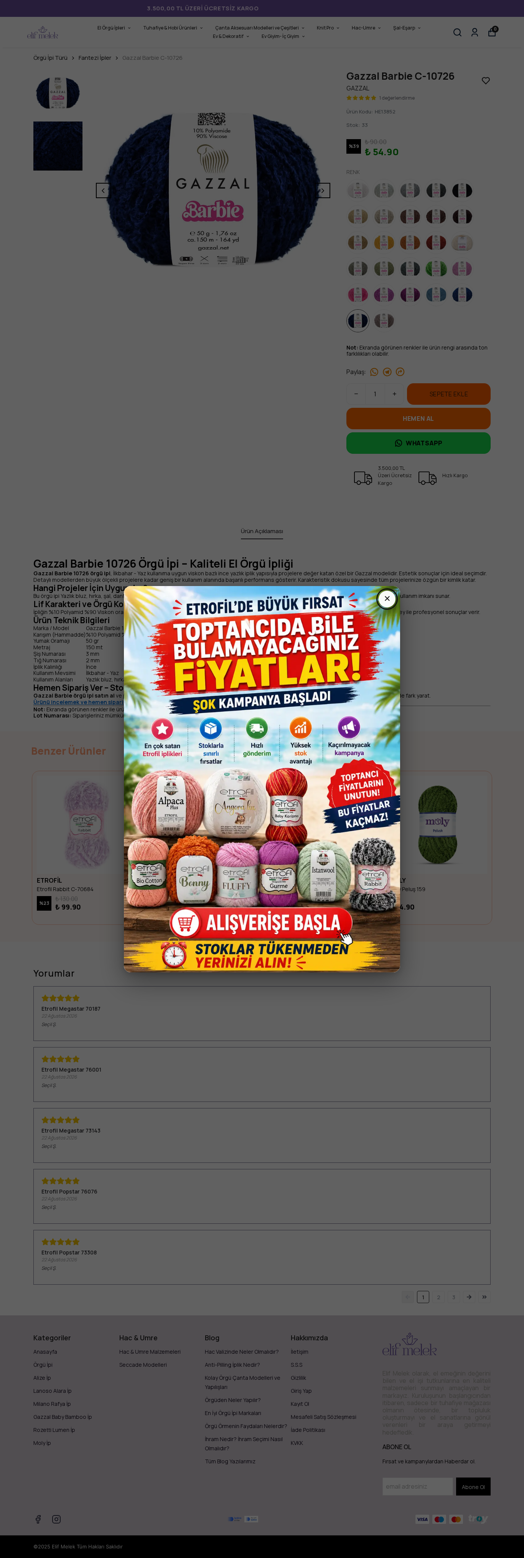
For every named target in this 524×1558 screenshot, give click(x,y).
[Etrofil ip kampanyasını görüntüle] (262, 779)
